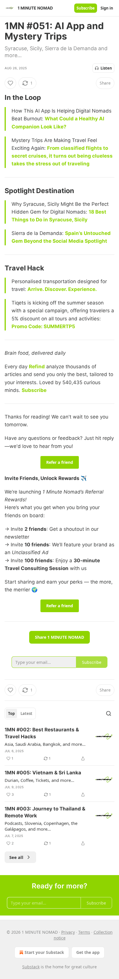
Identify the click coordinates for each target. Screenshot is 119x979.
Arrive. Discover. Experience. (62, 289)
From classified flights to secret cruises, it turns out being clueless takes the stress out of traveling (62, 156)
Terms (84, 932)
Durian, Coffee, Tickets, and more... (39, 780)
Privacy (68, 932)
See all (16, 857)
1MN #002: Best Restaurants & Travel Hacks (42, 733)
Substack (31, 966)
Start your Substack (44, 952)
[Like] (10, 83)
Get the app (88, 952)
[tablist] (20, 713)
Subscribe (86, 8)
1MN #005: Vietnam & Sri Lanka (43, 773)
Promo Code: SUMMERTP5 (43, 326)
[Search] (108, 713)
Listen (106, 68)
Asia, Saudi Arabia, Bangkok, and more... (45, 744)
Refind (37, 366)
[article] (59, 744)
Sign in (107, 8)
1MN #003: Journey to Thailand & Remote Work (45, 812)
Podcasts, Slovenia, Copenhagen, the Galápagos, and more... (41, 826)
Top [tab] (11, 713)
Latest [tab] (26, 713)
